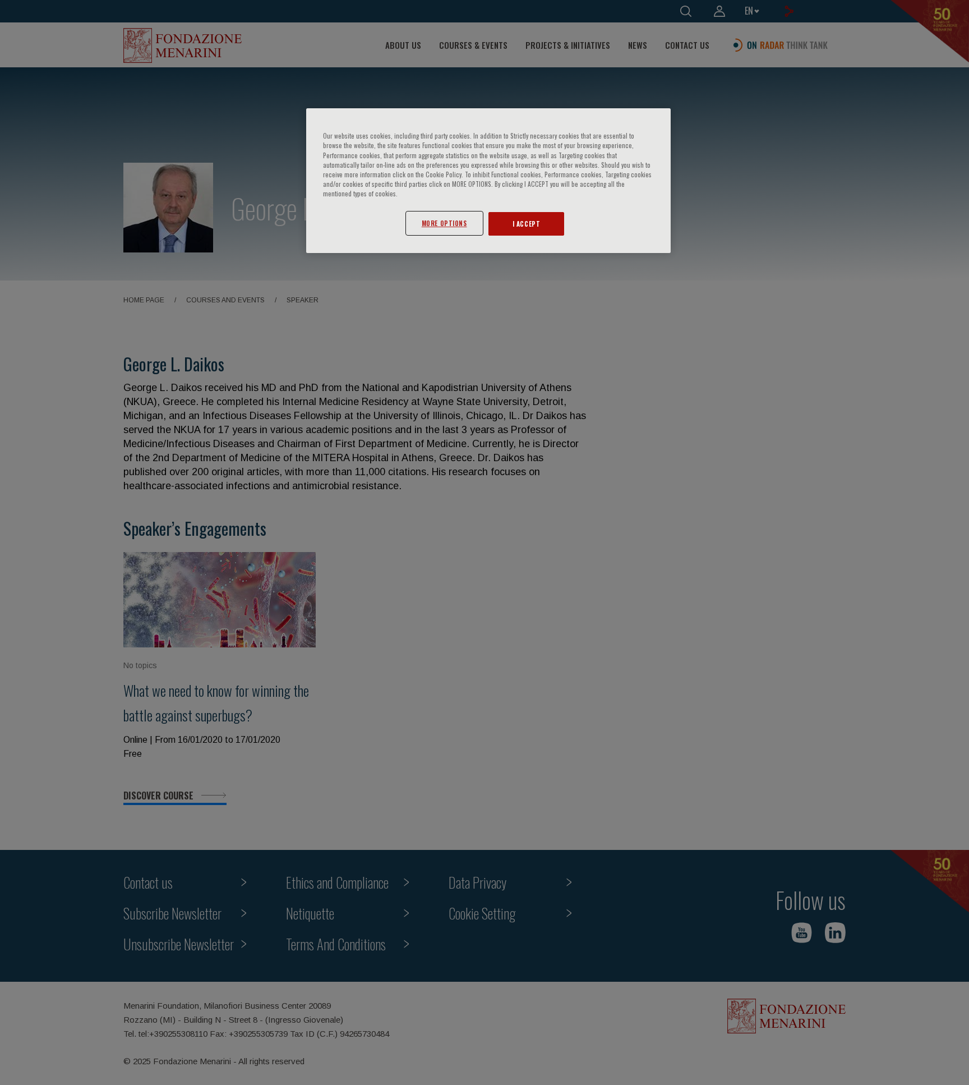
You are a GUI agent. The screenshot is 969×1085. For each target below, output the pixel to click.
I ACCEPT (527, 223)
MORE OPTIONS (444, 223)
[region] (488, 180)
